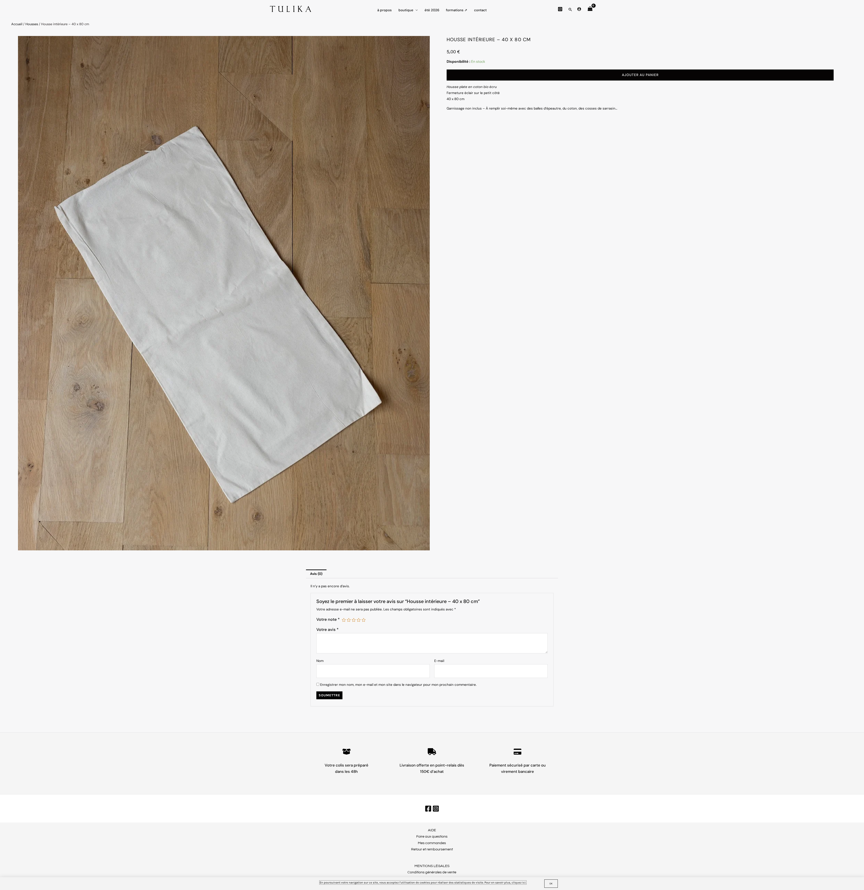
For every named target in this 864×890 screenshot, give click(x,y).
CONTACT (480, 10)
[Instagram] (560, 9)
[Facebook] (428, 808)
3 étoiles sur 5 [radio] (354, 620)
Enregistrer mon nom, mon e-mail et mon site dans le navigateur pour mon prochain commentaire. (398, 684)
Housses (31, 24)
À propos (384, 10)
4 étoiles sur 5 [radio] (359, 620)
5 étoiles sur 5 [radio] (364, 620)
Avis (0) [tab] (316, 574)
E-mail (439, 661)
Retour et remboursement (432, 849)
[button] (570, 9)
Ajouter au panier (640, 75)
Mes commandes (432, 843)
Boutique (405, 10)
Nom (320, 661)
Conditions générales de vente (431, 872)
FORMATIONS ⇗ (456, 10)
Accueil (16, 24)
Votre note (328, 619)
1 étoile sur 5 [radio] (344, 620)
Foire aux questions (432, 836)
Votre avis (327, 629)
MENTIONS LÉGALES (432, 866)
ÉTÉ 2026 (432, 10)
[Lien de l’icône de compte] (579, 9)
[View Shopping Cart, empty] (590, 9)
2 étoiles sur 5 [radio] (349, 620)
